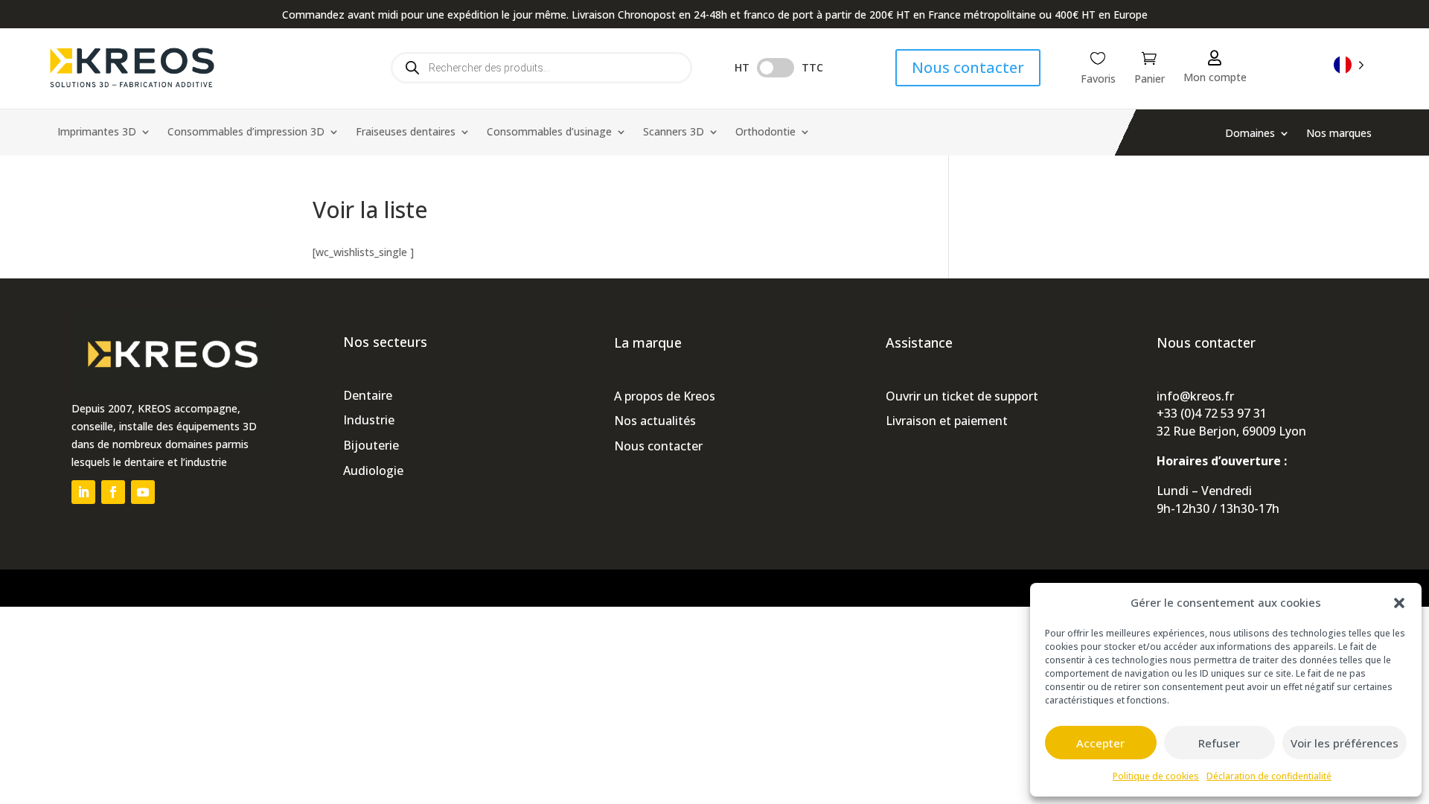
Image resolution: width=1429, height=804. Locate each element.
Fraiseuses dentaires (405, 132)
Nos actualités (655, 420)
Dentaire (367, 395)
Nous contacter (968, 67)
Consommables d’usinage (549, 132)
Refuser (1219, 743)
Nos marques (1339, 134)
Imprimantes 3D (96, 132)
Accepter (1100, 743)
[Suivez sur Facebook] (113, 492)
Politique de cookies (1156, 776)
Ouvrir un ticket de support (962, 396)
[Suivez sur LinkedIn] (83, 492)
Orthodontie (765, 132)
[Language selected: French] (1349, 64)
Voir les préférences (1344, 743)
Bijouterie (371, 445)
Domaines (1250, 134)
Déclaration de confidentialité (1269, 776)
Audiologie (373, 470)
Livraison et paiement (947, 420)
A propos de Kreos (664, 396)
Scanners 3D (673, 132)
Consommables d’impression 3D (246, 132)
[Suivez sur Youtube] (143, 492)
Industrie (368, 420)
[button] (1399, 603)
